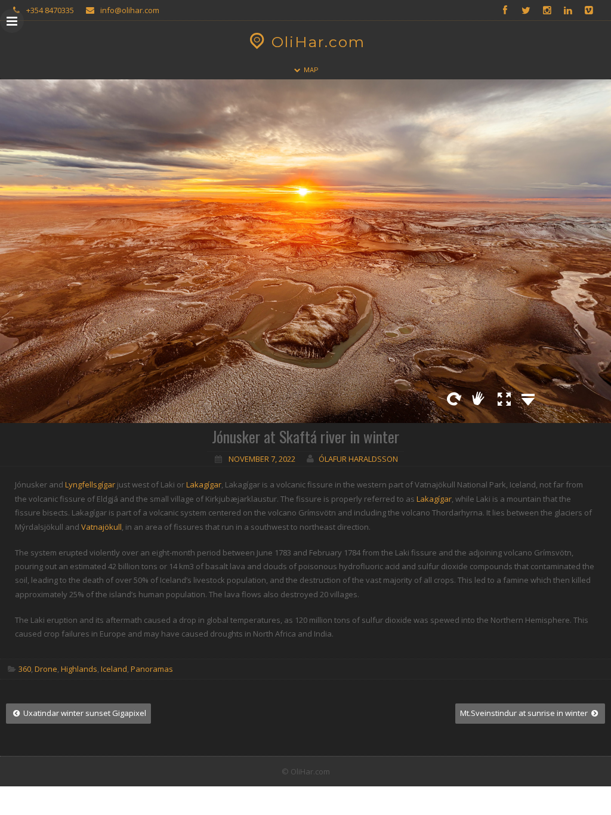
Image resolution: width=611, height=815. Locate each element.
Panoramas (152, 668)
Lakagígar (203, 484)
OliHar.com (318, 42)
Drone (46, 668)
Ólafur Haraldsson (358, 458)
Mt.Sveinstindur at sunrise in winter (525, 713)
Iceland (114, 668)
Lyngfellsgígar (90, 484)
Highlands (79, 668)
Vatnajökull (101, 526)
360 (24, 668)
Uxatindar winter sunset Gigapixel (83, 713)
